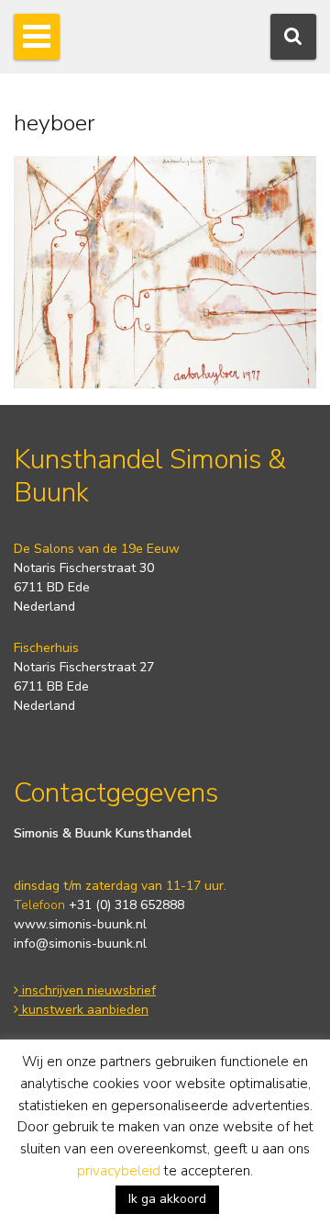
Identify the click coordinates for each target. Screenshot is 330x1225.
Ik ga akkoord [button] (167, 1199)
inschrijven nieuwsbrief (87, 990)
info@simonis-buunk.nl (80, 943)
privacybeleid (118, 1171)
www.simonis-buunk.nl (80, 924)
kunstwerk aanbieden (83, 1009)
